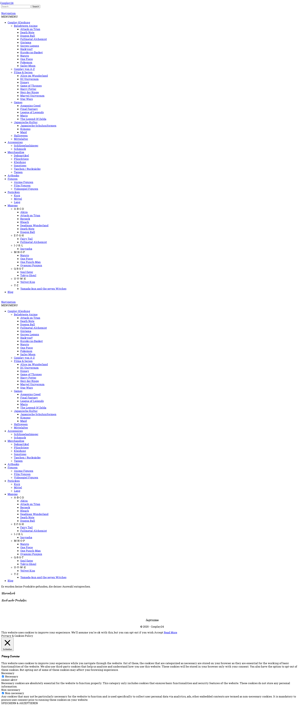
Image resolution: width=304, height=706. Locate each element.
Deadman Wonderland (34, 225)
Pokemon (26, 62)
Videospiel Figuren (26, 188)
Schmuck (20, 149)
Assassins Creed (30, 105)
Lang (17, 202)
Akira (24, 212)
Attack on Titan (30, 29)
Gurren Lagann (29, 45)
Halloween (21, 135)
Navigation (8, 13)
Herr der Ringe (29, 92)
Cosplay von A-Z (24, 69)
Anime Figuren (23, 182)
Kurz (17, 195)
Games (18, 102)
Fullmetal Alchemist (33, 39)
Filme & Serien (23, 72)
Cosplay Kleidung (19, 22)
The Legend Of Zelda (33, 119)
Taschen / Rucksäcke (27, 168)
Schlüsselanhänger (26, 145)
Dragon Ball (27, 35)
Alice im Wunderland (34, 75)
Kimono (25, 129)
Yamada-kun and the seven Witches (43, 288)
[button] (9, 16)
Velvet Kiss (27, 282)
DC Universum (29, 79)
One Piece (26, 59)
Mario (24, 115)
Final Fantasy (29, 109)
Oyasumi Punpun (31, 265)
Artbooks (13, 175)
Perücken (14, 192)
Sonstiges (20, 165)
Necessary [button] (7, 673)
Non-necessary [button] (10, 689)
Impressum (152, 620)
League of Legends (32, 112)
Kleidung (20, 162)
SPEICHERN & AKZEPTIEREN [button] (19, 703)
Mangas (13, 205)
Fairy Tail (26, 238)
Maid (23, 132)
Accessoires (15, 142)
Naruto (24, 55)
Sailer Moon (27, 65)
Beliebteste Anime (26, 25)
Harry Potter (28, 89)
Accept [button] (158, 632)
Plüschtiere (21, 158)
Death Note (27, 32)
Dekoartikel (21, 155)
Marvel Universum (32, 95)
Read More (170, 632)
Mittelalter (21, 139)
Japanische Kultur (26, 122)
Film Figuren (22, 185)
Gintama (25, 42)
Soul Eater (26, 272)
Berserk (25, 218)
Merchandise (16, 152)
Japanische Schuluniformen (38, 125)
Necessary (11, 676)
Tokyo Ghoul (28, 275)
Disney (24, 82)
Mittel (18, 198)
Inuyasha (26, 248)
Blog (10, 292)
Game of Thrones (31, 85)
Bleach (24, 222)
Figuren (13, 178)
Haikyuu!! (26, 49)
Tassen (18, 172)
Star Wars (26, 99)
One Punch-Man (30, 262)
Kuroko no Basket (31, 52)
